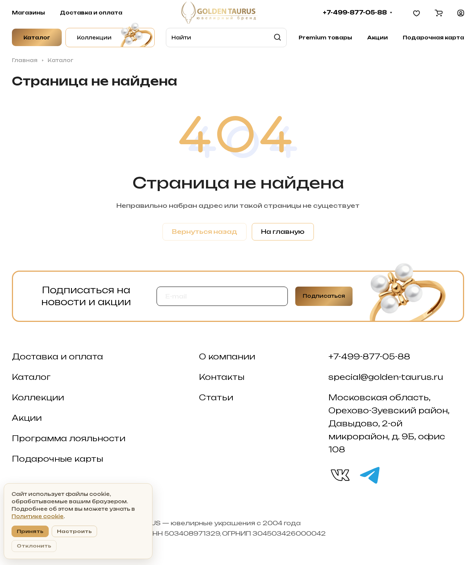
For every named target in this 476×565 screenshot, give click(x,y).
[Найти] (277, 37)
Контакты (221, 377)
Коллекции (38, 397)
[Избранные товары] (416, 12)
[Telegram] (369, 475)
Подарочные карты (57, 459)
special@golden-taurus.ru (385, 377)
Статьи (216, 397)
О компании (227, 356)
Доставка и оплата (57, 356)
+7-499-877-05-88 (355, 12)
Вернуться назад (204, 231)
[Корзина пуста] (439, 12)
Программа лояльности (68, 438)
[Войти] (460, 12)
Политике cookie (38, 516)
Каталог (31, 377)
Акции (27, 418)
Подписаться (324, 296)
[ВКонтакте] (339, 475)
